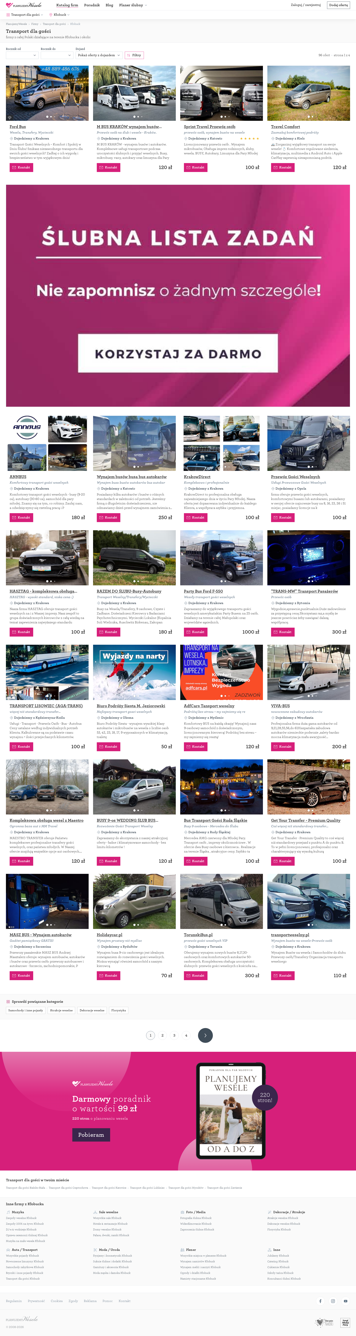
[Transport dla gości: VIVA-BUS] (308, 672)
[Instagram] (333, 1301)
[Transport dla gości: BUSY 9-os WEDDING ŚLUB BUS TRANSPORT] (134, 786)
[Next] (205, 1035)
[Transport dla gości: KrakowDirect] (221, 443)
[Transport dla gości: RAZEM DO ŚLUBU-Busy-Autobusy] (134, 557)
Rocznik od (13, 48)
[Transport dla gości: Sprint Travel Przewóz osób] (221, 93)
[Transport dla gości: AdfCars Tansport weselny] (221, 672)
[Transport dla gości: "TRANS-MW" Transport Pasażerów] (308, 557)
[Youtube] (345, 1301)
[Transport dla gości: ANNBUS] (47, 443)
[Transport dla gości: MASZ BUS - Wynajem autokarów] (47, 901)
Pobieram (91, 1135)
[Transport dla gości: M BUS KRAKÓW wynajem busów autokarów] (134, 93)
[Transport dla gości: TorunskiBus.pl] (221, 901)
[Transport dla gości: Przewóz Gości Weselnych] (308, 443)
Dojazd (80, 48)
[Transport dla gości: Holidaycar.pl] (134, 901)
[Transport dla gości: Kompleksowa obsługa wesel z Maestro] (47, 786)
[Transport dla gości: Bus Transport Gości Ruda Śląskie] (221, 786)
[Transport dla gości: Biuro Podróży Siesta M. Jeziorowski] (134, 672)
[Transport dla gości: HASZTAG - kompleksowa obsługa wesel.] (47, 557)
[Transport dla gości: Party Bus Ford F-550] (221, 557)
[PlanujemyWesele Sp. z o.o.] (22, 1319)
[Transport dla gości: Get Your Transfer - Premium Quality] (308, 786)
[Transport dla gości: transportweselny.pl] (308, 901)
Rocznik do (48, 48)
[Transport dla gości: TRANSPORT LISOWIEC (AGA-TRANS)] (47, 672)
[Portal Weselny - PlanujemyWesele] (24, 5)
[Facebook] (320, 1301)
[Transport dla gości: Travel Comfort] (308, 93)
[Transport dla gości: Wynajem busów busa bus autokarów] (134, 443)
